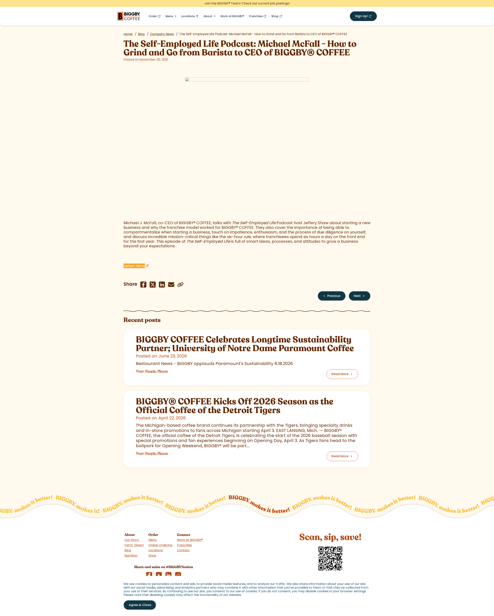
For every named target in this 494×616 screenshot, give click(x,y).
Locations (188, 16)
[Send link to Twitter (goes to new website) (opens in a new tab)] (153, 284)
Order (155, 17)
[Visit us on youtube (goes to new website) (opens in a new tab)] (159, 575)
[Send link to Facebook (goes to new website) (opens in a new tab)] (143, 284)
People (150, 371)
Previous (333, 296)
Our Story (131, 540)
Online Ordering (160, 545)
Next (357, 296)
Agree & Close (140, 605)
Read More (340, 374)
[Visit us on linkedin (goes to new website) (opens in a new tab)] (168, 575)
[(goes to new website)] (247, 139)
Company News (162, 34)
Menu (169, 16)
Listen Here (134, 266)
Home (128, 34)
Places (162, 371)
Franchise (258, 17)
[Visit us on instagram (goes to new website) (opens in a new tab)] (178, 575)
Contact (183, 550)
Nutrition (130, 555)
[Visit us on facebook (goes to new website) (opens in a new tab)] (149, 575)
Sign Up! (366, 17)
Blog (141, 34)
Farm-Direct (134, 545)
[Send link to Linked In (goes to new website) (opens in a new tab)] (162, 284)
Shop (277, 17)
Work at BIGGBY (232, 16)
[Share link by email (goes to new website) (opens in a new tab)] (171, 284)
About (208, 16)
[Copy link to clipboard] (180, 284)
